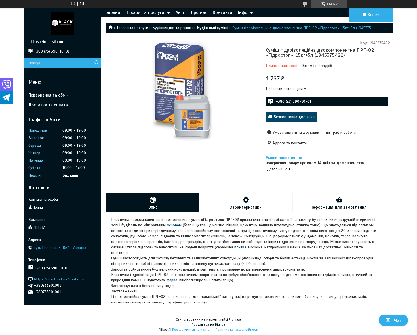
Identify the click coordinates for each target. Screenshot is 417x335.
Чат (397, 320)
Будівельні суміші (212, 27)
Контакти (222, 12)
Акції (181, 12)
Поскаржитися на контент (192, 330)
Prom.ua (235, 319)
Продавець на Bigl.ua (209, 324)
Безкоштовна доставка (294, 116)
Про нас (199, 12)
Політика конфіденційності (237, 330)
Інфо (242, 12)
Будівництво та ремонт (172, 27)
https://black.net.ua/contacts (59, 279)
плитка (240, 247)
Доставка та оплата (48, 105)
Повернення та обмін (48, 95)
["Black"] (62, 23)
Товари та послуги (145, 12)
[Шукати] (96, 63)
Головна (112, 12)
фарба (172, 280)
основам (174, 225)
